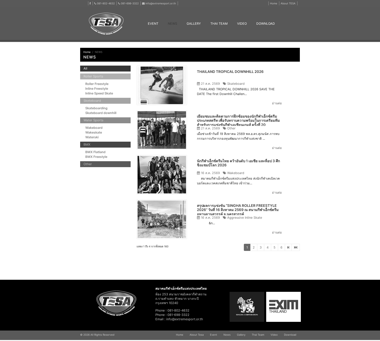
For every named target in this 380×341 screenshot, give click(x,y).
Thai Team (258, 334)
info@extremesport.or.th (160, 3)
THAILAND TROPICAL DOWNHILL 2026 (230, 72)
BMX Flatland (95, 152)
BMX (87, 144)
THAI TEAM (219, 23)
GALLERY (194, 23)
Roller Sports (93, 76)
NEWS (172, 23)
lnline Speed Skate (99, 93)
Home (273, 3)
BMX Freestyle (96, 157)
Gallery (241, 334)
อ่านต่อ (277, 103)
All (85, 68)
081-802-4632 (105, 3)
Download (290, 334)
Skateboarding (96, 108)
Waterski (92, 137)
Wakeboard (94, 128)
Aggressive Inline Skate (244, 217)
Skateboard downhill (100, 113)
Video (274, 334)
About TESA (288, 3)
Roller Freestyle (96, 84)
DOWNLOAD (265, 23)
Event (213, 334)
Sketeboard (92, 101)
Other (88, 164)
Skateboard (235, 84)
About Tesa (197, 334)
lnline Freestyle (96, 88)
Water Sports (93, 120)
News (227, 334)
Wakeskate (93, 132)
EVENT (155, 23)
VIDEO (242, 23)
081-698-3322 (129, 3)
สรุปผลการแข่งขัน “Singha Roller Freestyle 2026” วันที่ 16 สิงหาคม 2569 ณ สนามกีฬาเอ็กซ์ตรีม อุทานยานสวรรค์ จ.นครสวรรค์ (238, 209)
